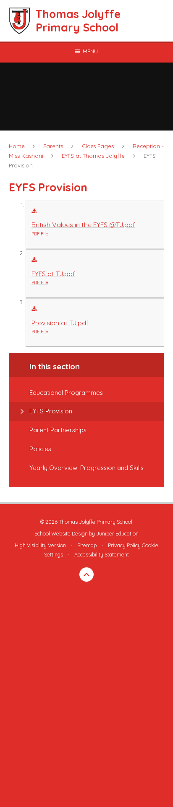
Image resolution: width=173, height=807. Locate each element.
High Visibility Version (40, 545)
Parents (53, 146)
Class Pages (98, 146)
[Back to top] (86, 574)
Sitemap (87, 545)
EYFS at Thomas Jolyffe (93, 155)
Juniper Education (117, 533)
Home (17, 146)
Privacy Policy (124, 545)
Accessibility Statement (101, 554)
